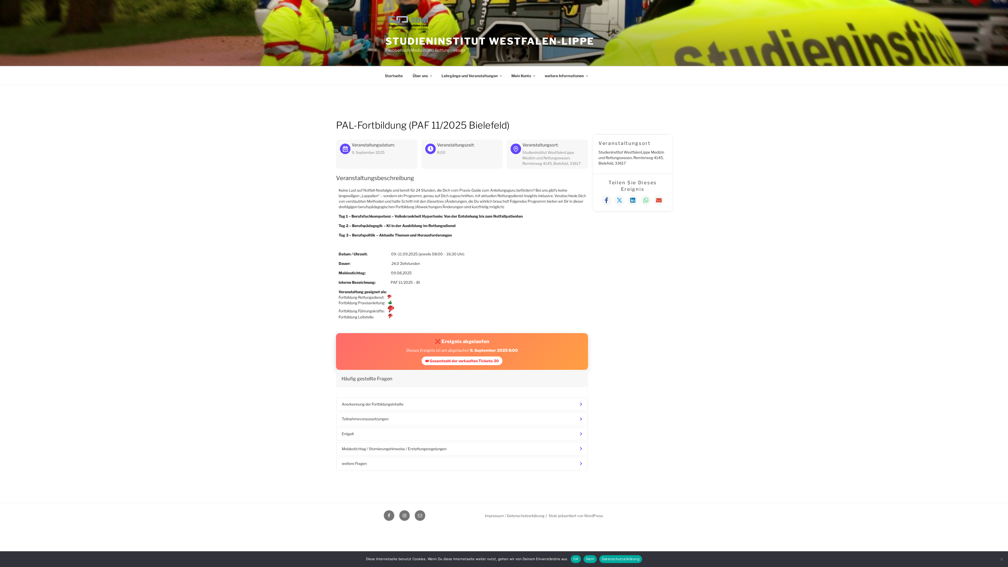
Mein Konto (521, 76)
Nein (590, 559)
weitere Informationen (564, 76)
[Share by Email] (659, 200)
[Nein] (1001, 559)
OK (575, 559)
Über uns (420, 76)
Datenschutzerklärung (620, 559)
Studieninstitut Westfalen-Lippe (489, 41)
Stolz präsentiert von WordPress (576, 515)
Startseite (394, 76)
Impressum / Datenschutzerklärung (514, 515)
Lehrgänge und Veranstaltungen (470, 76)
